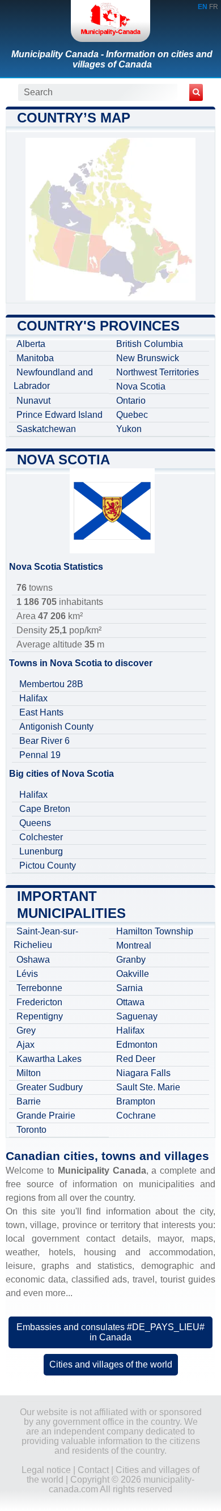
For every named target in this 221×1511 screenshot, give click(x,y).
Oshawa (33, 959)
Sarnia (129, 988)
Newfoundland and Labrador (53, 379)
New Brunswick (147, 358)
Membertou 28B (51, 684)
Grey (26, 1030)
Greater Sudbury (49, 1087)
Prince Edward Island (59, 415)
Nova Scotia (140, 386)
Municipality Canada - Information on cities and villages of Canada (111, 59)
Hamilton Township (154, 931)
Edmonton (137, 1044)
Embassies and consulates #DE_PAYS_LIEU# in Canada (110, 1332)
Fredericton (39, 1002)
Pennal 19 (40, 755)
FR (213, 7)
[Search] (196, 92)
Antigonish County (56, 726)
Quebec (132, 415)
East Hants (41, 712)
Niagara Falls (143, 1073)
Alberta (30, 344)
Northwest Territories (157, 372)
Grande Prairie (45, 1115)
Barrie (28, 1101)
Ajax (25, 1044)
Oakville (132, 974)
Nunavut (33, 400)
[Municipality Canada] (110, 21)
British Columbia (149, 344)
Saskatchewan (46, 429)
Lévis (27, 974)
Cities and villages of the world (110, 1364)
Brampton (135, 1101)
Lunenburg (41, 851)
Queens (35, 823)
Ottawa (130, 1002)
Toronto (31, 1130)
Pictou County (47, 865)
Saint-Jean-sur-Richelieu (46, 938)
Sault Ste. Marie (148, 1087)
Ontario (131, 400)
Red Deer (135, 1059)
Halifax (33, 698)
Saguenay (137, 1016)
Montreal (133, 945)
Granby (131, 959)
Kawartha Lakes (49, 1059)
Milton (28, 1073)
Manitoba (35, 358)
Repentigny (39, 1016)
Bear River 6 (44, 741)
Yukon (129, 429)
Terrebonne (39, 988)
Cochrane (136, 1115)
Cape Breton (44, 809)
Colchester (41, 837)
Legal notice (46, 1470)
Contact (93, 1470)
